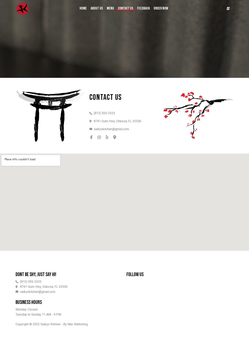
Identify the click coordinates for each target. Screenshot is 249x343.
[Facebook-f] (91, 137)
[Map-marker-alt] (115, 137)
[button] (228, 8)
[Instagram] (99, 137)
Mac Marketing (78, 324)
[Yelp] (107, 137)
